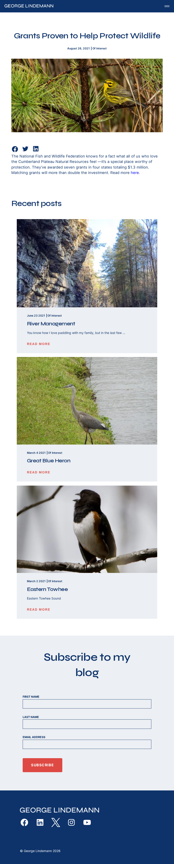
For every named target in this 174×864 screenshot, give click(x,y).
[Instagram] (71, 822)
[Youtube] (87, 822)
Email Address (34, 737)
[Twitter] (25, 151)
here (135, 172)
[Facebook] (15, 149)
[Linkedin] (35, 151)
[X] (55, 822)
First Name (31, 696)
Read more (39, 344)
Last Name (31, 717)
